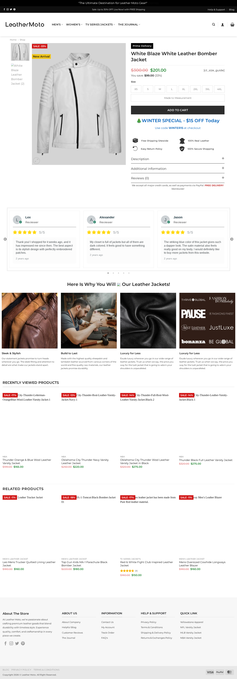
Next (232, 239)
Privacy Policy (21, 669)
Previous (5, 239)
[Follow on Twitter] (11, 9)
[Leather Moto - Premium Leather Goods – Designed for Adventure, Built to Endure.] (25, 24)
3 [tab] (119, 273)
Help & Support (216, 9)
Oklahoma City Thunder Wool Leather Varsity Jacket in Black (144, 461)
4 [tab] (124, 273)
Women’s (73, 24)
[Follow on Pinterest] (14, 9)
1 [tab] (108, 273)
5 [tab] (129, 273)
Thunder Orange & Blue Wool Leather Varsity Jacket (27, 461)
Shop (22, 39)
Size (133, 82)
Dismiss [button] (153, 3)
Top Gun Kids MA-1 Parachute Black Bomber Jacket (84, 564)
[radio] (136, 89)
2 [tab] (114, 273)
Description (140, 159)
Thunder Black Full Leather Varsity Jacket (205, 460)
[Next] (119, 104)
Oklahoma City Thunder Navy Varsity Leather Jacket (85, 461)
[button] (213, 24)
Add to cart (177, 110)
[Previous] (38, 104)
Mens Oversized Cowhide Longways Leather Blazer (202, 564)
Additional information (148, 168)
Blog (231, 9)
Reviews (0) (140, 178)
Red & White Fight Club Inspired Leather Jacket (146, 564)
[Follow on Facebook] (4, 9)
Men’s (56, 24)
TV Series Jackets (99, 24)
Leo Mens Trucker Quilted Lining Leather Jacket (29, 564)
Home (13, 39)
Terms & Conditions (46, 669)
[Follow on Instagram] (8, 9)
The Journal (128, 24)
